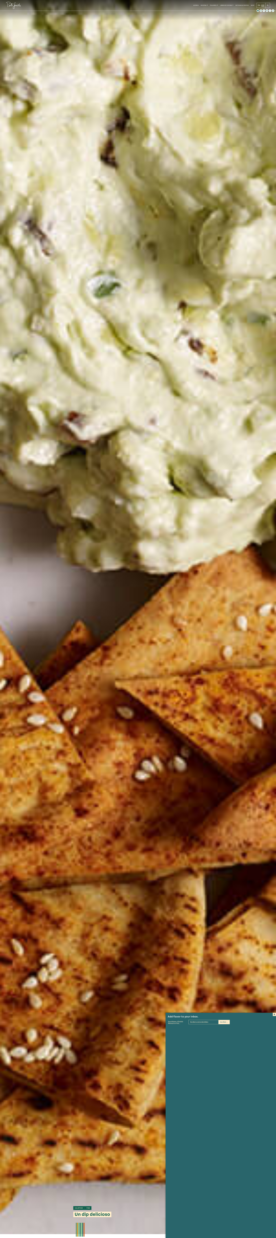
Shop (252, 5)
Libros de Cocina (226, 5)
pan (88, 1208)
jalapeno (79, 1208)
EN (259, 5)
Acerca (196, 5)
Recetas (203, 5)
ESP (262, 5)
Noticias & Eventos (242, 5)
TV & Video (213, 5)
